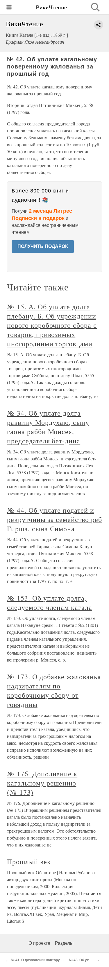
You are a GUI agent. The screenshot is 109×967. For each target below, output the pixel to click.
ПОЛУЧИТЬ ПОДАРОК (42, 246)
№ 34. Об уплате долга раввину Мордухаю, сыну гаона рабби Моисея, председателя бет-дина (48, 426)
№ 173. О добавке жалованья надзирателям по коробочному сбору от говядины (54, 690)
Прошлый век (29, 861)
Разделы (64, 943)
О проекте (39, 943)
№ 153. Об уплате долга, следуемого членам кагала (49, 602)
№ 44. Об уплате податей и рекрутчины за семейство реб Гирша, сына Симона (54, 519)
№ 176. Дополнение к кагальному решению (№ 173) (42, 783)
